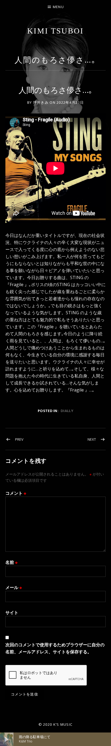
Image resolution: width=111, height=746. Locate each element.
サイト (11, 612)
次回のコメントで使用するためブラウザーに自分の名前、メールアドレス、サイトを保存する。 (55, 648)
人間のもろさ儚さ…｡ (55, 59)
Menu (58, 6)
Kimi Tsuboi (55, 30)
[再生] (6, 739)
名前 (11, 562)
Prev (19, 439)
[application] (55, 739)
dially (67, 410)
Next (92, 439)
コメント (15, 493)
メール (13, 587)
